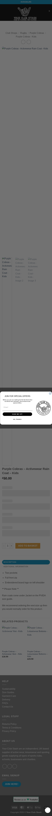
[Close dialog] (50, 393)
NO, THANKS (17, 419)
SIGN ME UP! (17, 414)
